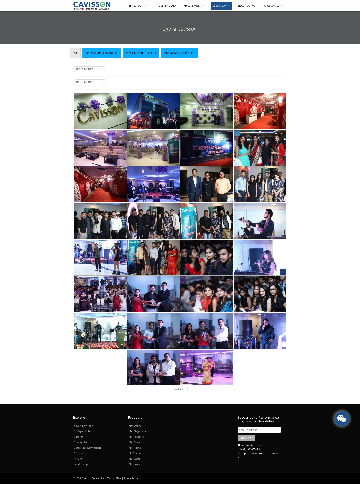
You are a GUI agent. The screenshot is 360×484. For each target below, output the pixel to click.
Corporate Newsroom (87, 448)
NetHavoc (135, 464)
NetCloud (135, 458)
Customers (194, 5)
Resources (272, 5)
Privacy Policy (131, 478)
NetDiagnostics (138, 431)
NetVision (135, 453)
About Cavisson (83, 426)
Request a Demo (166, 5)
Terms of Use (114, 478)
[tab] (75, 53)
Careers (79, 436)
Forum (78, 458)
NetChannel (136, 436)
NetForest (135, 448)
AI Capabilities (83, 431)
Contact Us (248, 5)
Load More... (180, 389)
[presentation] (75, 53)
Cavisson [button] (220, 5)
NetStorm (135, 426)
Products (137, 5)
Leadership (81, 464)
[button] (90, 69)
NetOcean (135, 442)
